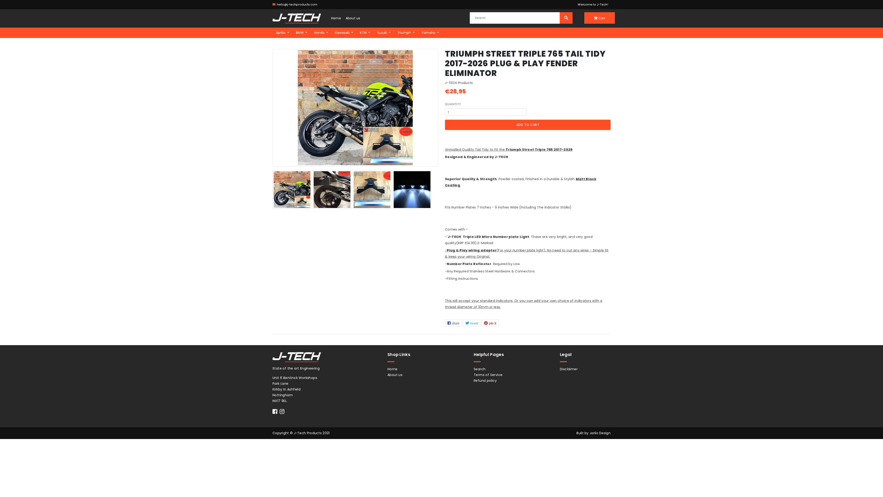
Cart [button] (601, 18)
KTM (363, 32)
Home (336, 18)
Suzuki (382, 32)
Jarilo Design (600, 433)
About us (353, 18)
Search (479, 369)
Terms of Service (488, 375)
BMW (300, 32)
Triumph (404, 32)
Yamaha (428, 32)
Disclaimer (569, 369)
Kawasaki (342, 32)
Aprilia (281, 32)
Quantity (453, 104)
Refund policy (485, 380)
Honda (319, 32)
